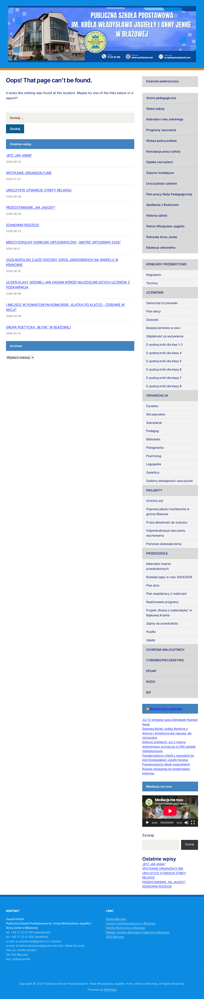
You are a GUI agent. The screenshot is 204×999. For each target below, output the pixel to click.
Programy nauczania (161, 130)
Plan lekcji (153, 311)
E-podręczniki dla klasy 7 (163, 378)
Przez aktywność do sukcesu (166, 522)
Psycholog (153, 456)
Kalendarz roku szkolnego (164, 119)
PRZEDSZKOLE (157, 553)
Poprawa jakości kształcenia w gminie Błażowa (167, 511)
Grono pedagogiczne (161, 98)
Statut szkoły (155, 109)
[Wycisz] (186, 823)
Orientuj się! (154, 501)
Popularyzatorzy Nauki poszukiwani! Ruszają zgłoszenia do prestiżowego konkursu (166, 769)
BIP (148, 692)
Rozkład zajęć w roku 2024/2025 (169, 577)
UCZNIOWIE (155, 292)
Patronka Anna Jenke (161, 237)
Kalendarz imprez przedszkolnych (158, 566)
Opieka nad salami (159, 162)
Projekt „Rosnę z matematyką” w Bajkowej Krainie (169, 612)
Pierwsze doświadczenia (163, 544)
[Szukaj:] (70, 118)
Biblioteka (153, 439)
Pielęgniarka (155, 447)
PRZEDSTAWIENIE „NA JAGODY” (31, 207)
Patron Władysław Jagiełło (165, 226)
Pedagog (152, 431)
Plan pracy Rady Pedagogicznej (169, 194)
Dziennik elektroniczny (162, 81)
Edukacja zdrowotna (160, 247)
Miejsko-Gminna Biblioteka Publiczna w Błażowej (137, 932)
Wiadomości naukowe (166, 709)
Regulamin (153, 275)
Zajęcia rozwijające (160, 173)
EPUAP (151, 671)
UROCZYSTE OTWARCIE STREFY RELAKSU (39, 190)
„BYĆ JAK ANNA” (19, 155)
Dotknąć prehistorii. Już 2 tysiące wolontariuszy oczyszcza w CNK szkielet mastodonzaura (169, 746)
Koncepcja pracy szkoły (163, 151)
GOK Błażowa (115, 936)
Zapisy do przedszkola (162, 623)
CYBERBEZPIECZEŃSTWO (165, 660)
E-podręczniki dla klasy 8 (163, 386)
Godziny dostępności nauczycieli (169, 481)
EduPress (110, 989)
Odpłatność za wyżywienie (164, 336)
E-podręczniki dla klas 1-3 (164, 344)
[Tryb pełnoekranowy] (193, 823)
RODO (150, 682)
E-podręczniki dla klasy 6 (163, 369)
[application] (170, 811)
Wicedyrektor (156, 414)
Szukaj (148, 835)
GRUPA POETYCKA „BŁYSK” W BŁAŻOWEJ (38, 327)
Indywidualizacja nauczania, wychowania (165, 533)
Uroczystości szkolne (161, 183)
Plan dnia (152, 585)
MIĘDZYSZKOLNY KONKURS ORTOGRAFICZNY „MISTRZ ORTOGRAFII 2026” (63, 242)
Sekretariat (154, 423)
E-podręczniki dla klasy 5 (163, 361)
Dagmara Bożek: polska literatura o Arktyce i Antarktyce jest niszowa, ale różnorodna (166, 733)
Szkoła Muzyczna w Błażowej (125, 927)
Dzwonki (152, 320)
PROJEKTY (154, 490)
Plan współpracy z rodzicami (166, 593)
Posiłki (151, 632)
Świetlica (152, 472)
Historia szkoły (156, 215)
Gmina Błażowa (116, 919)
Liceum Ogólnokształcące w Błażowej (130, 923)
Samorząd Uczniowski (162, 303)
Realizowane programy (162, 602)
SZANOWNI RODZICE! (22, 225)
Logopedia (153, 464)
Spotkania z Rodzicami (162, 205)
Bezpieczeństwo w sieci (163, 328)
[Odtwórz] (147, 823)
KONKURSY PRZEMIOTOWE (166, 264)
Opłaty (150, 640)
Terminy (152, 283)
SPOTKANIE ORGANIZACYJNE (29, 173)
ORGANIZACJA (157, 395)
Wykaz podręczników (161, 141)
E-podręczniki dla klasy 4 (164, 353)
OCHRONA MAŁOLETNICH (165, 650)
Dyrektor (152, 406)
